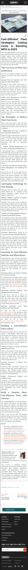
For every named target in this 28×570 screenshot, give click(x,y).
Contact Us (16, 563)
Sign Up (16, 521)
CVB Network (5, 537)
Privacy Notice (17, 560)
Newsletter (4, 540)
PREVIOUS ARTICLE (4, 494)
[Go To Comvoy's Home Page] (14, 2)
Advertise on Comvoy (6, 526)
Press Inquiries (5, 521)
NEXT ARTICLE (22, 494)
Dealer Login (17, 519)
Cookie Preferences (6, 563)
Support (16, 524)
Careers (3, 529)
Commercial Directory (6, 535)
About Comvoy (5, 519)
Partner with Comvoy (6, 524)
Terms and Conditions (7, 560)
